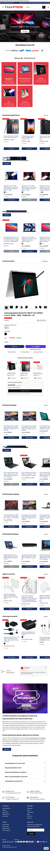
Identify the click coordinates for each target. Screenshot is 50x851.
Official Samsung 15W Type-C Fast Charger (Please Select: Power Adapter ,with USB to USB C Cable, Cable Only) (11, 639)
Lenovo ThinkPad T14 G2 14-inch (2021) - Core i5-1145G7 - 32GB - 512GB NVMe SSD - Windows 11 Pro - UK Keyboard (11, 474)
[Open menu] (3, 7)
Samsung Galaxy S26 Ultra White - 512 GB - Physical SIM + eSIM (11, 136)
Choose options (11, 199)
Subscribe (31, 833)
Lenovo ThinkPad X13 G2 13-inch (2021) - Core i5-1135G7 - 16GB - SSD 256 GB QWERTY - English (29, 474)
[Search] (43, 7)
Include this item (12, 378)
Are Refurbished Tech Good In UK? (15, 763)
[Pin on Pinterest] (40, 320)
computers (15, 739)
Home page (29, 808)
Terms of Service (6, 830)
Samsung (6, 320)
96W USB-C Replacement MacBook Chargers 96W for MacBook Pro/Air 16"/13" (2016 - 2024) (11, 596)
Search (28, 810)
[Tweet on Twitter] (42, 320)
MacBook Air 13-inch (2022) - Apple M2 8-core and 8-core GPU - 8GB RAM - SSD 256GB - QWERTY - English (29, 239)
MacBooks (43, 738)
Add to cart (11, 148)
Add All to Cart (25, 390)
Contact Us (29, 816)
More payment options (35, 349)
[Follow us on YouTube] (12, 842)
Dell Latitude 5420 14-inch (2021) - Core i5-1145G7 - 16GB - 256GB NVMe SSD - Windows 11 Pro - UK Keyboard (11, 428)
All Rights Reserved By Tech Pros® (9, 847)
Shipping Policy (6, 828)
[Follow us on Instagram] (8, 842)
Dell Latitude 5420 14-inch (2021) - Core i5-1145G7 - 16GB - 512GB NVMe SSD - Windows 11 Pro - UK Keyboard (29, 428)
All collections (30, 812)
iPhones (4, 739)
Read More (6, 749)
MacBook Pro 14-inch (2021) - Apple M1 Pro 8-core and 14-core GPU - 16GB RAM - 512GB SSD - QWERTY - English (11, 188)
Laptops (4, 810)
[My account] (48, 7)
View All (46, 115)
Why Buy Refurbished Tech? (13, 768)
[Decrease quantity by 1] (10, 342)
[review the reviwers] (45, 667)
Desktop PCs (5, 812)
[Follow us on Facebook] (3, 842)
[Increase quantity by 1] (18, 342)
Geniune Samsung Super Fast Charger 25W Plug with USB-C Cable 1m (28, 633)
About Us (29, 818)
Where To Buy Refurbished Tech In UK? (16, 777)
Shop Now (25, 31)
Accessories (5, 816)
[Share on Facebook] (38, 320)
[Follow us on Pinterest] (10, 842)
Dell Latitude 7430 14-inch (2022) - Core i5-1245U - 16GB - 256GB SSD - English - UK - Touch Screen (11, 516)
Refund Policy (5, 826)
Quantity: (6, 342)
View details (45, 261)
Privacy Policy (5, 824)
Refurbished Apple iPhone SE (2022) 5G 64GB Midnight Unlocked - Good (28, 138)
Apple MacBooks (6, 808)
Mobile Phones (5, 814)
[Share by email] (45, 320)
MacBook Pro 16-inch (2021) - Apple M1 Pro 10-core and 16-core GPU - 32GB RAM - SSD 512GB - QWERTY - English (29, 188)
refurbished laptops (32, 738)
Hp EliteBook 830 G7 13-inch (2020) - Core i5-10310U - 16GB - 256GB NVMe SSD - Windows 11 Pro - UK (11, 557)
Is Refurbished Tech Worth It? (13, 781)
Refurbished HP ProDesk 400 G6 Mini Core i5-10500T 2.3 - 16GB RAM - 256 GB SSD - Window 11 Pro (29, 557)
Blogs (28, 814)
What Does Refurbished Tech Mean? (16, 772)
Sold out (29, 199)
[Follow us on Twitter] (5, 842)
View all (46, 494)
